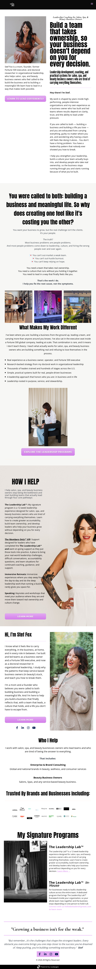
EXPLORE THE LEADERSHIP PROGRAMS (48, 451)
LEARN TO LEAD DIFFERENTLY (25, 98)
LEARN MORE (25, 616)
